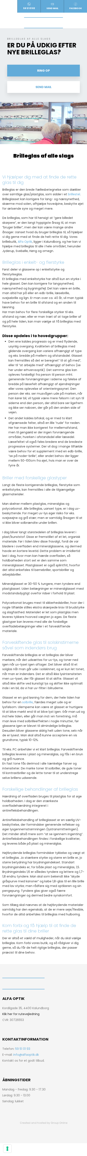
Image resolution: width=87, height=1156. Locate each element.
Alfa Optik (25, 242)
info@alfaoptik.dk (26, 1055)
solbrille (27, 702)
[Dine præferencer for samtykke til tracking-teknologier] (7, 1149)
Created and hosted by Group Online (43, 1123)
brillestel (74, 194)
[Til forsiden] (43, 22)
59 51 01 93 (22, 1049)
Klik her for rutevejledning (20, 1014)
